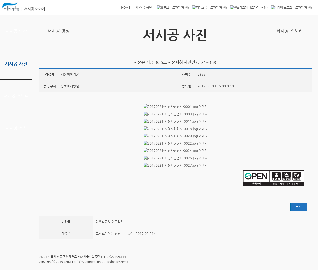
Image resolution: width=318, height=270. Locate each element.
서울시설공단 (143, 7)
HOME (125, 7)
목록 (299, 207)
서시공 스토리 (16, 95)
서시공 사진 (16, 63)
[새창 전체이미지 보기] (175, 106)
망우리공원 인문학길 (109, 222)
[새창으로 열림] (171, 7)
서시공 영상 (16, 31)
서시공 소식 (16, 127)
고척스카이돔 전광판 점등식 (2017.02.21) (125, 233)
